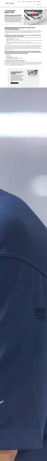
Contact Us (39, 4)
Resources (38, 1)
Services (23, 1)
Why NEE (34, 1)
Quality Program (28, 1)
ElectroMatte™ (27, 62)
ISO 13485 (11, 49)
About (19, 1)
